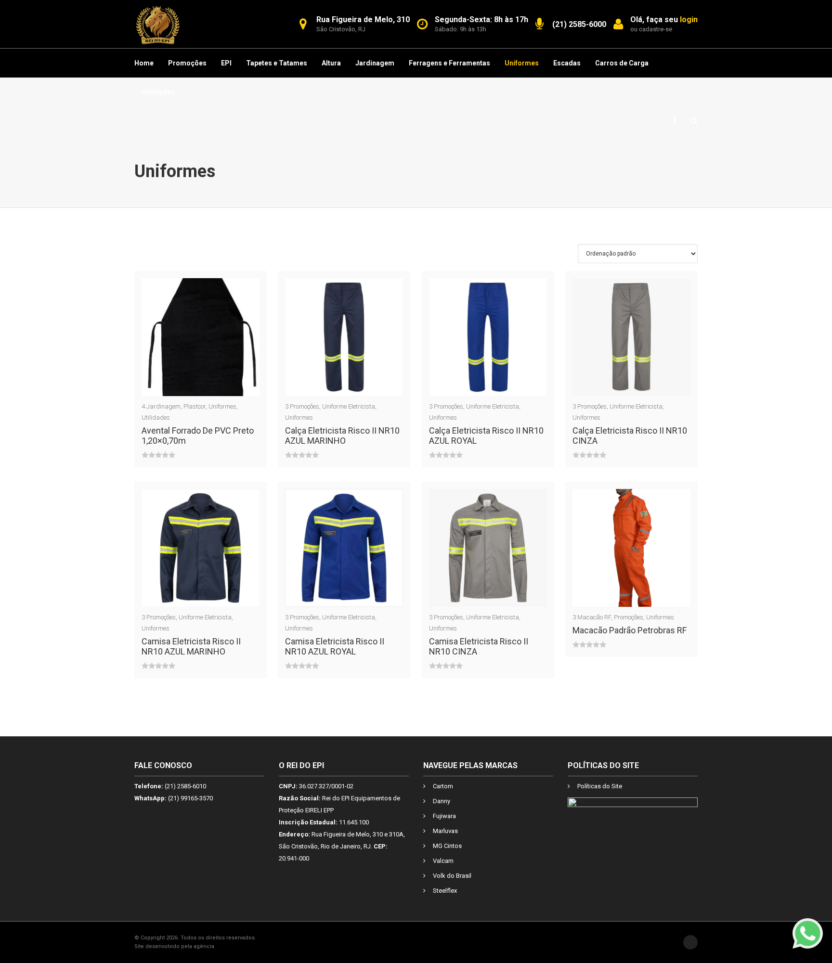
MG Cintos (447, 845)
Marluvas (445, 831)
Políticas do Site (599, 786)
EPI (226, 63)
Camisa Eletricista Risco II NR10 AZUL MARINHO (191, 646)
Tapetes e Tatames (276, 63)
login (689, 19)
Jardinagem (374, 63)
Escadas (567, 63)
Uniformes (522, 63)
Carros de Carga (622, 63)
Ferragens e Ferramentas (449, 63)
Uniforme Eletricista (348, 406)
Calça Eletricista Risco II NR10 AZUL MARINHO (342, 435)
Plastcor (194, 406)
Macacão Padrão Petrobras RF (629, 630)
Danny (441, 801)
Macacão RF (594, 617)
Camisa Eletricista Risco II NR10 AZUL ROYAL (334, 646)
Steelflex (445, 890)
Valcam (443, 860)
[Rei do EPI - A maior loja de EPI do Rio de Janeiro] (158, 24)
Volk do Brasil (452, 875)
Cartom (443, 786)
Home (144, 63)
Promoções (187, 63)
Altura (331, 63)
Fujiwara (444, 816)
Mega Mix (228, 946)
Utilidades (158, 92)
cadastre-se (655, 29)
